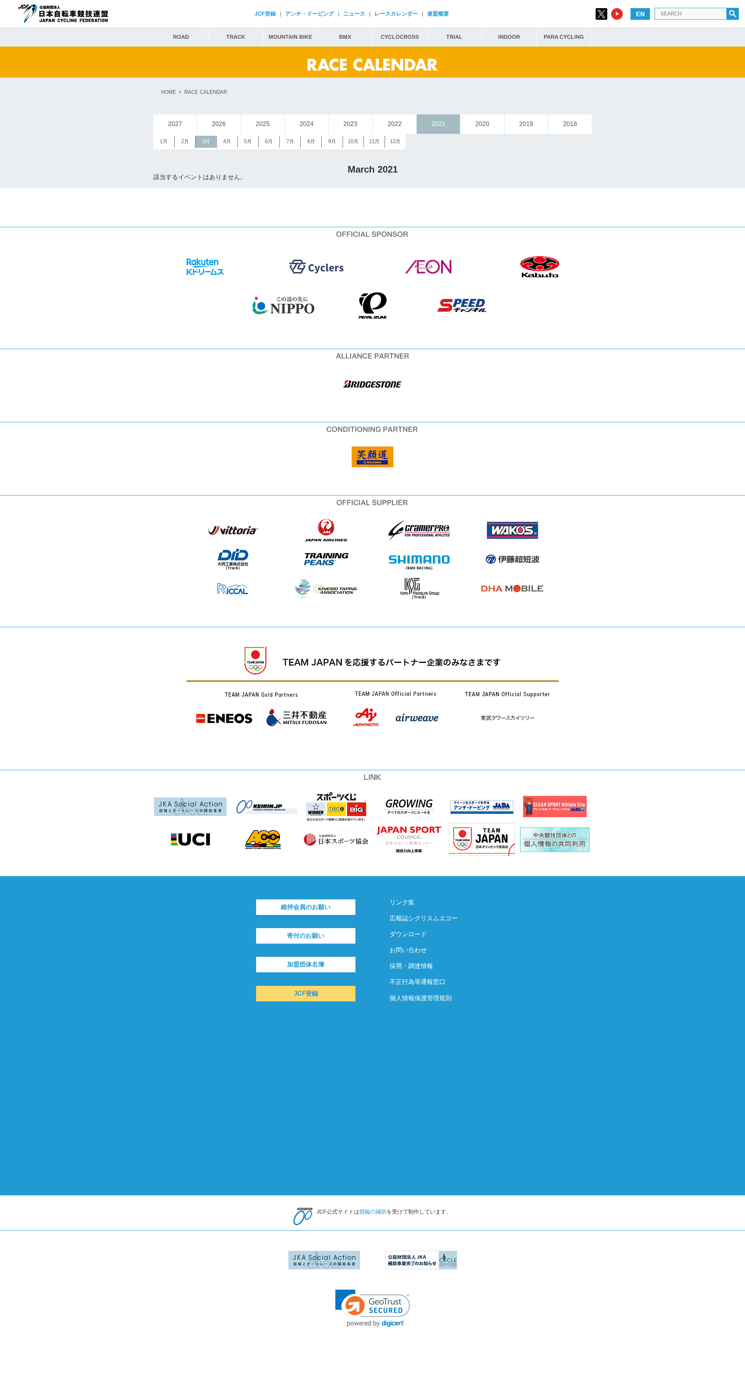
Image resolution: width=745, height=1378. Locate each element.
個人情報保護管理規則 (421, 998)
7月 (290, 141)
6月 (269, 141)
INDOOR (509, 37)
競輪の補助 (372, 1212)
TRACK (235, 37)
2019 (526, 124)
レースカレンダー (396, 13)
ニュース (354, 13)
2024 (307, 124)
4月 (227, 141)
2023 (350, 124)
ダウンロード (408, 934)
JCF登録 (265, 13)
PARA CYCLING (564, 37)
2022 (395, 124)
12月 (395, 141)
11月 (374, 141)
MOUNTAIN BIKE (290, 37)
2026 (219, 124)
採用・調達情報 (411, 966)
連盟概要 (438, 13)
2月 (185, 141)
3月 (206, 141)
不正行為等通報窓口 (417, 982)
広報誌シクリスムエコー (424, 918)
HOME (168, 92)
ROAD (181, 37)
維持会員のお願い (306, 907)
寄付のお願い (305, 935)
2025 (263, 124)
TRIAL (454, 37)
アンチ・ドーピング (309, 13)
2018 (570, 124)
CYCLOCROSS (400, 37)
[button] (373, 1308)
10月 (353, 141)
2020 (482, 124)
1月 (164, 141)
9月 (332, 141)
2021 (438, 124)
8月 (311, 141)
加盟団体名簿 (305, 964)
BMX (345, 37)
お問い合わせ (408, 950)
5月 (248, 141)
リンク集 (402, 902)
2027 (175, 124)
